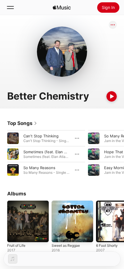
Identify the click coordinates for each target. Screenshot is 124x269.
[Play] (111, 96)
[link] (22, 123)
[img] (62, 7)
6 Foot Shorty (107, 245)
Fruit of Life (16, 245)
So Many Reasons (39, 167)
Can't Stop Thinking (41, 136)
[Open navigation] (10, 7)
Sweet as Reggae (66, 245)
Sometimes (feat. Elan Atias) (48, 152)
